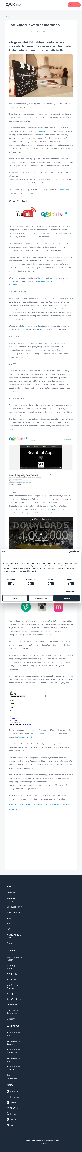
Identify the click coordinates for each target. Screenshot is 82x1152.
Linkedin (14, 1114)
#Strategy (38, 804)
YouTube (14, 1108)
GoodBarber (64, 190)
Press (9, 923)
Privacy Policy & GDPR (14, 936)
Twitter (31, 737)
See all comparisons (12, 1076)
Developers (12, 1004)
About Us (11, 892)
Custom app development (13, 1011)
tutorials (25, 326)
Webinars (46, 346)
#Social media (26, 804)
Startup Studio (13, 912)
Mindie (32, 733)
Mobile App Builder (12, 966)
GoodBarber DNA (14, 907)
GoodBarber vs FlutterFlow (13, 1051)
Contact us (11, 943)
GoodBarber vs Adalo (13, 1034)
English (43, 1143)
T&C (8, 929)
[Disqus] (41, 840)
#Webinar (65, 804)
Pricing (10, 993)
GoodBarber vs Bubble (13, 1042)
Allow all (67, 598)
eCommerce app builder (14, 958)
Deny (15, 598)
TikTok (13, 1125)
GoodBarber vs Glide (13, 1059)
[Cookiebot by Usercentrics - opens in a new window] (70, 552)
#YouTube (13, 809)
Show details (70, 591)
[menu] (2, 5)
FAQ (37, 326)
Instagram (43, 733)
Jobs (9, 918)
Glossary (11, 1019)
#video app (55, 804)
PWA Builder (12, 974)
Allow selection (41, 598)
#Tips (46, 804)
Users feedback (14, 999)
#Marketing (14, 804)
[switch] (31, 583)
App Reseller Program (12, 986)
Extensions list (13, 979)
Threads (14, 1119)
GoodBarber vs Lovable (13, 1068)
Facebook (22, 737)
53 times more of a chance (34, 131)
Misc (51, 506)
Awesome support (11, 899)
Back (8, 16)
